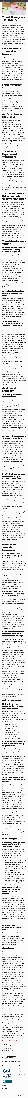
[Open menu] (1, 1)
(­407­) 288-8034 (11, 1056)
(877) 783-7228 (12, 1054)
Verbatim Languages (8, 1045)
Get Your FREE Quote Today (11, 1041)
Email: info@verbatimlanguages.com (13, 1061)
